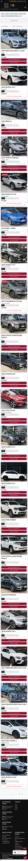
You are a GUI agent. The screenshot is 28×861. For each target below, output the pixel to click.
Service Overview (6, 835)
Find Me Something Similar (14, 96)
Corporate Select (19, 841)
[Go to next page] (22, 794)
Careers (16, 843)
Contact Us (17, 844)
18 (19, 794)
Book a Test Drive (14, 62)
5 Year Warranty (5, 841)
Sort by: (14, 26)
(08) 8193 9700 (22, 1)
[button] (25, 7)
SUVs (16, 806)
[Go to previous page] (5, 794)
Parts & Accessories (6, 838)
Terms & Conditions (19, 847)
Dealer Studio (10, 858)
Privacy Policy (18, 849)
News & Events (18, 846)
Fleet (16, 840)
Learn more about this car (14, 59)
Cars (16, 804)
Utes (16, 809)
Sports (16, 807)
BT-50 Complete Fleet (20, 838)
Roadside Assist (5, 843)
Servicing (4, 836)
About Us (17, 836)
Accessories (5, 839)
